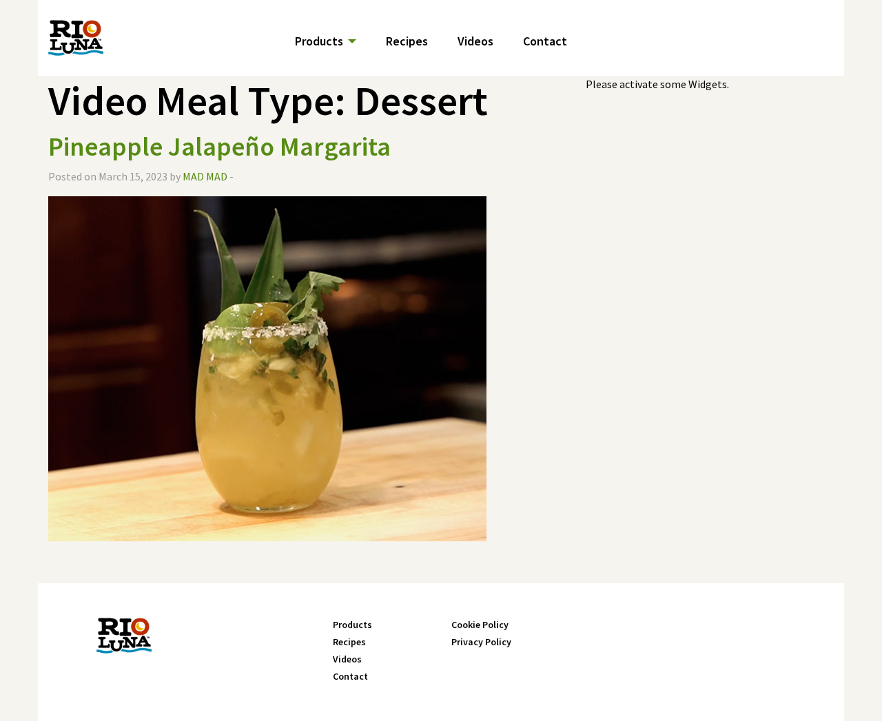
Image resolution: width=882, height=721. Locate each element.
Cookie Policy (480, 624)
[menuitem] (335, 39)
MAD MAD (205, 176)
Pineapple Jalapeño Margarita (219, 146)
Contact (545, 41)
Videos (475, 41)
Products (319, 41)
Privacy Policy (481, 642)
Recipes (407, 41)
